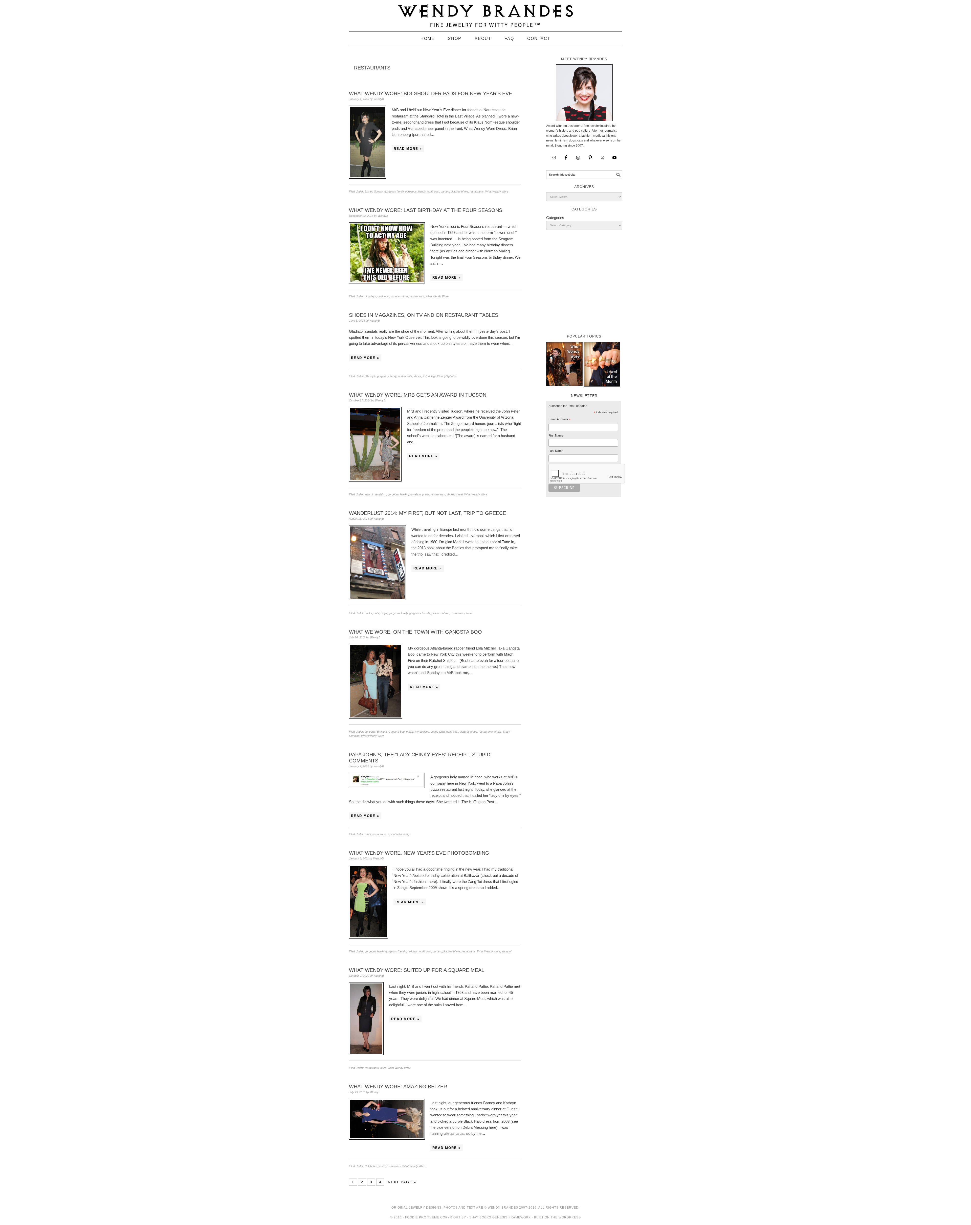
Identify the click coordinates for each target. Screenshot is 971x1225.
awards (369, 494)
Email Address (559, 420)
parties (445, 191)
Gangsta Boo (396, 731)
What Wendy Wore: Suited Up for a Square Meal (416, 970)
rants (368, 834)
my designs (422, 731)
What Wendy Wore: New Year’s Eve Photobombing (419, 853)
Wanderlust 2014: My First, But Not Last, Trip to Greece (427, 513)
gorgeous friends (415, 191)
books (368, 613)
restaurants (477, 191)
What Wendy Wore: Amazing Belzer (398, 1086)
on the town (438, 731)
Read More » (408, 149)
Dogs (384, 613)
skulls (497, 731)
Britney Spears (374, 191)
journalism (414, 494)
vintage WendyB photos (442, 376)
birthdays (370, 296)
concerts (370, 731)
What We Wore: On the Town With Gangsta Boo (415, 632)
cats (376, 613)
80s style (370, 376)
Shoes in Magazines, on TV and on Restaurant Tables (423, 315)
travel (459, 494)
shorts (450, 494)
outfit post (433, 191)
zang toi (506, 951)
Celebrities (371, 1166)
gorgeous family (394, 191)
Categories (555, 217)
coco (382, 1166)
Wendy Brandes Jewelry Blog (485, 13)
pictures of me (459, 191)
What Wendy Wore (496, 191)
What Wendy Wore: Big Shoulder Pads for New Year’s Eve (430, 93)
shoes (417, 376)
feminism (380, 494)
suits (383, 1067)
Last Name (555, 451)
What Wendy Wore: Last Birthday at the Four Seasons (425, 210)
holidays (413, 951)
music (409, 731)
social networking (398, 834)
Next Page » (402, 1182)
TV (424, 376)
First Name (555, 435)
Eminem (382, 731)
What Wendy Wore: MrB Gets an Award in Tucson (417, 395)
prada (425, 494)
